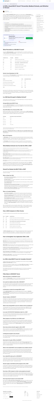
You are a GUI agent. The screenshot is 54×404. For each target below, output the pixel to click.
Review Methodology (39, 394)
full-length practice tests (28, 382)
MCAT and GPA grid (30, 111)
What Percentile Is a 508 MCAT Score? (40, 16)
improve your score (15, 200)
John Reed (6, 11)
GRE (24, 393)
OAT (25, 395)
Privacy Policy (38, 395)
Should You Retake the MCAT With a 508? (40, 23)
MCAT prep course (20, 383)
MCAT (25, 392)
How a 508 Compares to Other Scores (40, 25)
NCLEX (27, 394)
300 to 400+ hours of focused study (14, 380)
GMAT (27, 393)
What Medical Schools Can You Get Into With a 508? (40, 20)
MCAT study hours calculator (22, 381)
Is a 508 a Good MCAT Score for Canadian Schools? (40, 29)
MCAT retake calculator (12, 202)
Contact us (38, 393)
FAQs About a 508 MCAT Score (40, 31)
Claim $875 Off (30, 38)
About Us (38, 392)
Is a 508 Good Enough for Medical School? (40, 18)
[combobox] (11, 395)
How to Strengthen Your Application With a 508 (40, 27)
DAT (27, 392)
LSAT (25, 394)
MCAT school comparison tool (27, 164)
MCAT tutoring (18, 323)
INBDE (27, 395)
